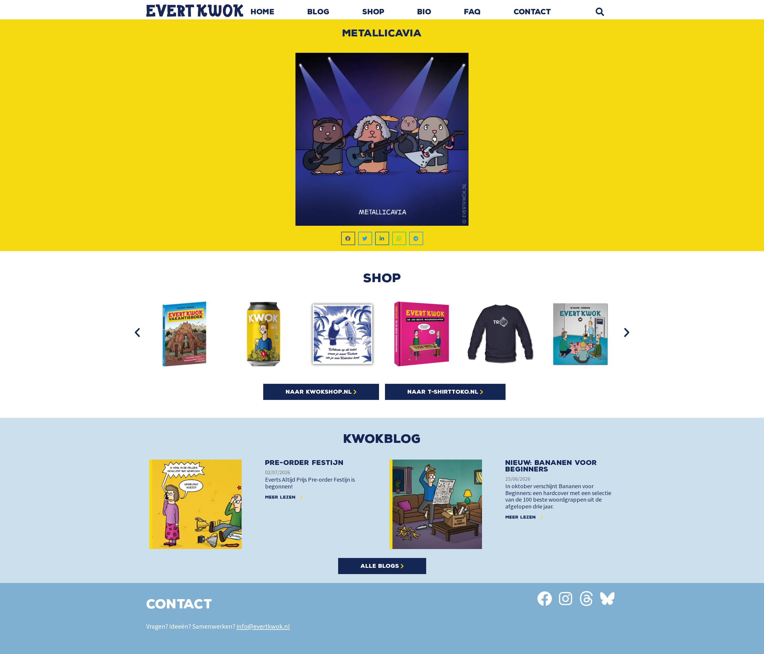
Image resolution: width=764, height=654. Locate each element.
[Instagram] (565, 598)
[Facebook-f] (544, 598)
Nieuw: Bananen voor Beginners (551, 466)
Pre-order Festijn (304, 463)
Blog (318, 12)
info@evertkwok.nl (263, 626)
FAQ (472, 12)
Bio (424, 12)
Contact (532, 12)
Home (263, 12)
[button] (599, 11)
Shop (373, 12)
